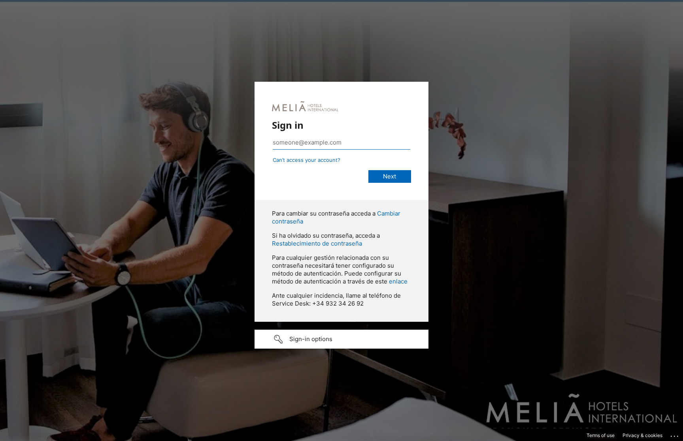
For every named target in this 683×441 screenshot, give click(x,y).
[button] (341, 339)
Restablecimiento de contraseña (317, 243)
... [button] (675, 434)
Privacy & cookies (642, 435)
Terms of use (601, 435)
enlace (398, 281)
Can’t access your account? (306, 160)
